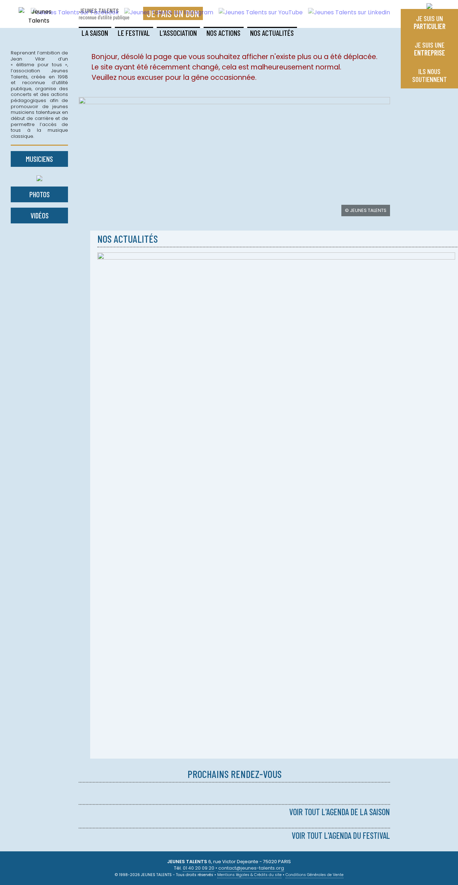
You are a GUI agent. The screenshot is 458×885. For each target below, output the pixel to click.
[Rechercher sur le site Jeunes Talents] (429, 4)
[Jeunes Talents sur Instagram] (166, 12)
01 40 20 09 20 (198, 868)
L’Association (178, 32)
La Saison (95, 32)
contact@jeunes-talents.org (251, 868)
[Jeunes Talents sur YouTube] (258, 12)
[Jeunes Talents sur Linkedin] (346, 12)
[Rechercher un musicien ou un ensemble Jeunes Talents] (39, 176)
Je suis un (429, 22)
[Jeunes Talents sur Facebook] (72, 12)
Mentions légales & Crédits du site (249, 874)
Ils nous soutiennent (429, 75)
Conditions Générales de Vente (315, 874)
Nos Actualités (272, 32)
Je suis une (429, 48)
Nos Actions (223, 32)
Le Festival (134, 32)
